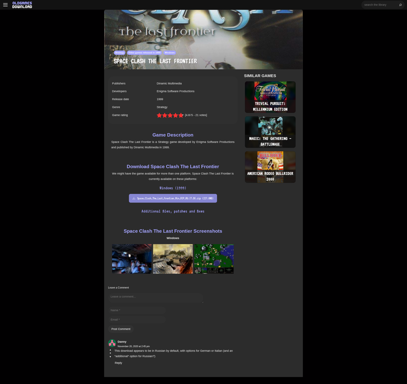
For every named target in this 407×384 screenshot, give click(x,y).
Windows (170, 52)
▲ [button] (110, 349)
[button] (5, 5)
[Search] (400, 4)
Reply (118, 362)
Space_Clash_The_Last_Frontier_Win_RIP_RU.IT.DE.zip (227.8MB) (175, 198)
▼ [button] (110, 356)
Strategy (119, 52)
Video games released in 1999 (144, 52)
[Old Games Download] (22, 5)
